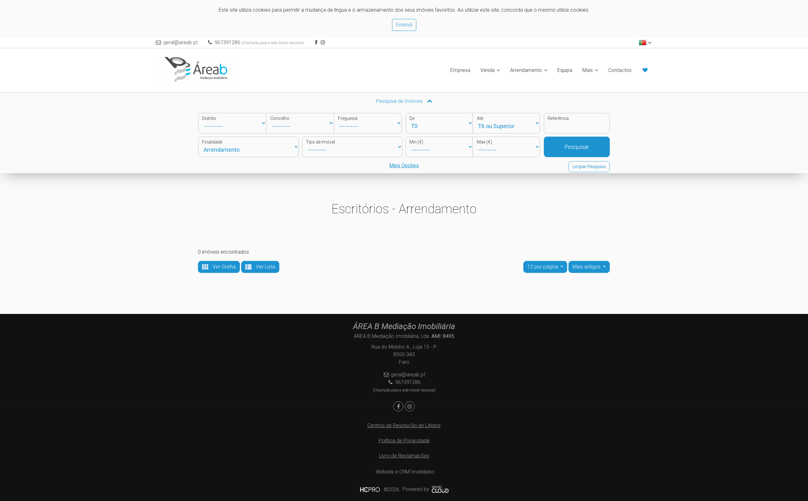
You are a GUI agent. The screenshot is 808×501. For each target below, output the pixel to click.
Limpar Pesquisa (589, 166)
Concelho (279, 118)
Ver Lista (265, 267)
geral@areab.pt (180, 42)
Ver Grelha (223, 267)
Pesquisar (576, 147)
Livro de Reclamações (404, 456)
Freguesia (348, 118)
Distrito (209, 118)
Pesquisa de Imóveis (400, 101)
